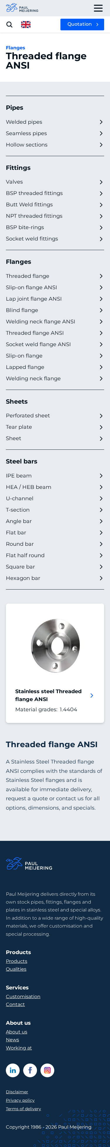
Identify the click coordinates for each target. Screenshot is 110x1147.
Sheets (17, 401)
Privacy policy (20, 1100)
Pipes (14, 107)
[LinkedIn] (13, 1070)
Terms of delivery (23, 1108)
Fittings (18, 167)
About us (16, 1032)
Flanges (15, 47)
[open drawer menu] (98, 8)
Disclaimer (17, 1091)
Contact (15, 1004)
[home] (22, 8)
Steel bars (21, 461)
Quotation (79, 24)
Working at (19, 1048)
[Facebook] (30, 1070)
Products (16, 961)
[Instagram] (47, 1070)
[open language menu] (26, 24)
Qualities (16, 969)
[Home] (29, 864)
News (12, 1040)
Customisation (23, 996)
